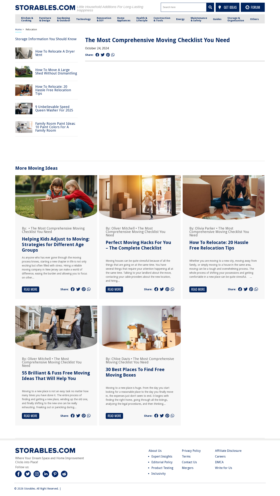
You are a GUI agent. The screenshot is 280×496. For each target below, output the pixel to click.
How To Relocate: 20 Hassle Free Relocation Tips (218, 245)
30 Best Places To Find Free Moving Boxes (135, 372)
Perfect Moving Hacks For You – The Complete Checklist (138, 245)
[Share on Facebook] (97, 55)
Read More (30, 289)
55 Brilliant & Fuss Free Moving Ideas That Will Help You (56, 375)
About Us (155, 451)
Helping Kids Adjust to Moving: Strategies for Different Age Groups (56, 244)
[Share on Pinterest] (108, 55)
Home (18, 29)
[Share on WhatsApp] (113, 55)
